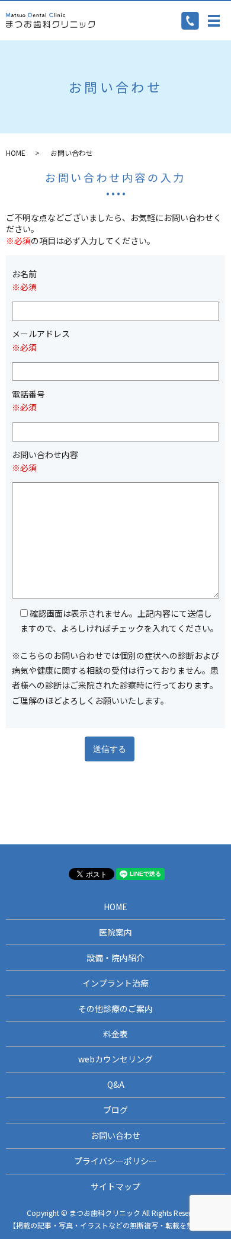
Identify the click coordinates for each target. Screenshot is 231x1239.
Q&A (115, 1084)
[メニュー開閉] (214, 21)
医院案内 (115, 932)
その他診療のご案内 (115, 1008)
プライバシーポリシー (115, 1161)
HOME (15, 153)
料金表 (115, 1034)
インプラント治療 (115, 983)
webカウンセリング (115, 1059)
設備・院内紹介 (115, 957)
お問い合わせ (115, 1135)
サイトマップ (115, 1186)
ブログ (115, 1110)
